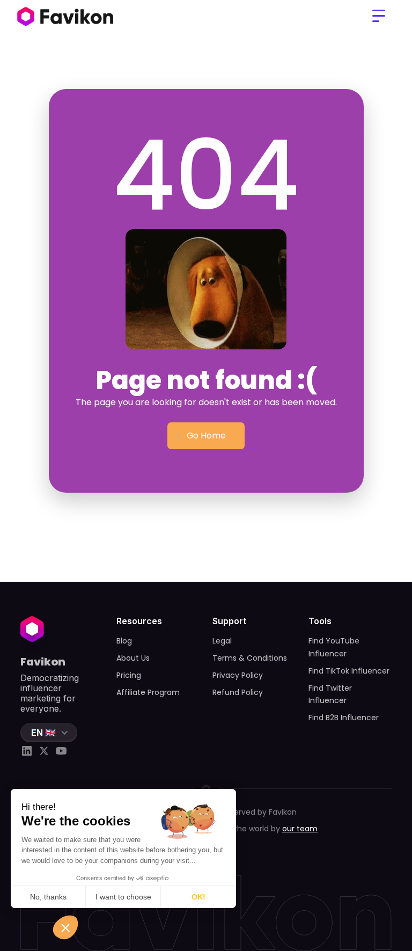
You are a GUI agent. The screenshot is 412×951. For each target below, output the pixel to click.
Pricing (128, 675)
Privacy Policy (237, 675)
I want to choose (123, 897)
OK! (198, 897)
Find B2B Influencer (343, 717)
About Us (133, 658)
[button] (379, 16)
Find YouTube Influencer (333, 647)
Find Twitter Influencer (330, 694)
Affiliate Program (148, 692)
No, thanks (48, 897)
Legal (222, 640)
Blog (124, 640)
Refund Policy (237, 692)
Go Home (206, 435)
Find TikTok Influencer (348, 670)
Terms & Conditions (249, 658)
